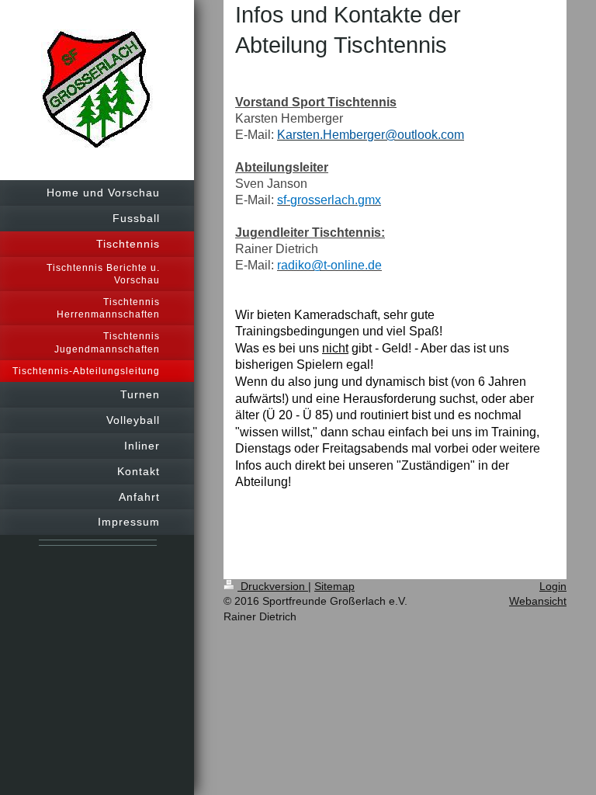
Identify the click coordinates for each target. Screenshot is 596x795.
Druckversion (272, 586)
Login (553, 586)
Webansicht (538, 601)
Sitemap (334, 586)
